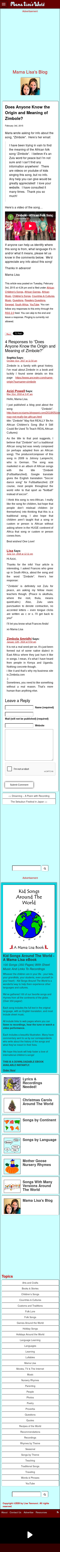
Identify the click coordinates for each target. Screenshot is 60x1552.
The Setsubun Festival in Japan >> (29, 801)
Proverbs (30, 1409)
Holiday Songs (30, 1328)
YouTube (34, 304)
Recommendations (30, 1431)
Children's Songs (21, 296)
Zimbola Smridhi (19, 638)
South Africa (21, 304)
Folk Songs (30, 1317)
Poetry (30, 1403)
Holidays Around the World (30, 1334)
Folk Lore (30, 1311)
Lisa (10, 550)
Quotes (30, 1420)
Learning (30, 1351)
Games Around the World (30, 1323)
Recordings (30, 1437)
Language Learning (30, 1340)
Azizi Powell (16, 391)
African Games (32, 291)
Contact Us (15, 1512)
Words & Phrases (30, 1477)
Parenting (30, 1386)
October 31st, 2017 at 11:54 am (22, 361)
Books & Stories (30, 1288)
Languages (30, 1345)
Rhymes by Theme (30, 1443)
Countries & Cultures (43, 296)
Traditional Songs (30, 1466)
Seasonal (30, 1449)
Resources (41, 1512)
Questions (17, 300)
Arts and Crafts (30, 1282)
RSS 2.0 (9, 313)
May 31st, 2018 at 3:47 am (20, 394)
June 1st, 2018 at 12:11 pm (20, 554)
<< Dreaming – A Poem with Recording (29, 796)
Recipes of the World (30, 1426)
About (4, 1512)
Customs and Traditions (30, 1305)
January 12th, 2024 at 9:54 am (21, 642)
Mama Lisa (30, 1363)
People (30, 1391)
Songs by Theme (30, 1454)
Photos (30, 1397)
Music (8, 300)
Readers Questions (35, 300)
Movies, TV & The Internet (30, 1368)
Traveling (30, 1472)
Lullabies (30, 1357)
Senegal (9, 304)
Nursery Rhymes (30, 1380)
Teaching (30, 1460)
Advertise (29, 1512)
